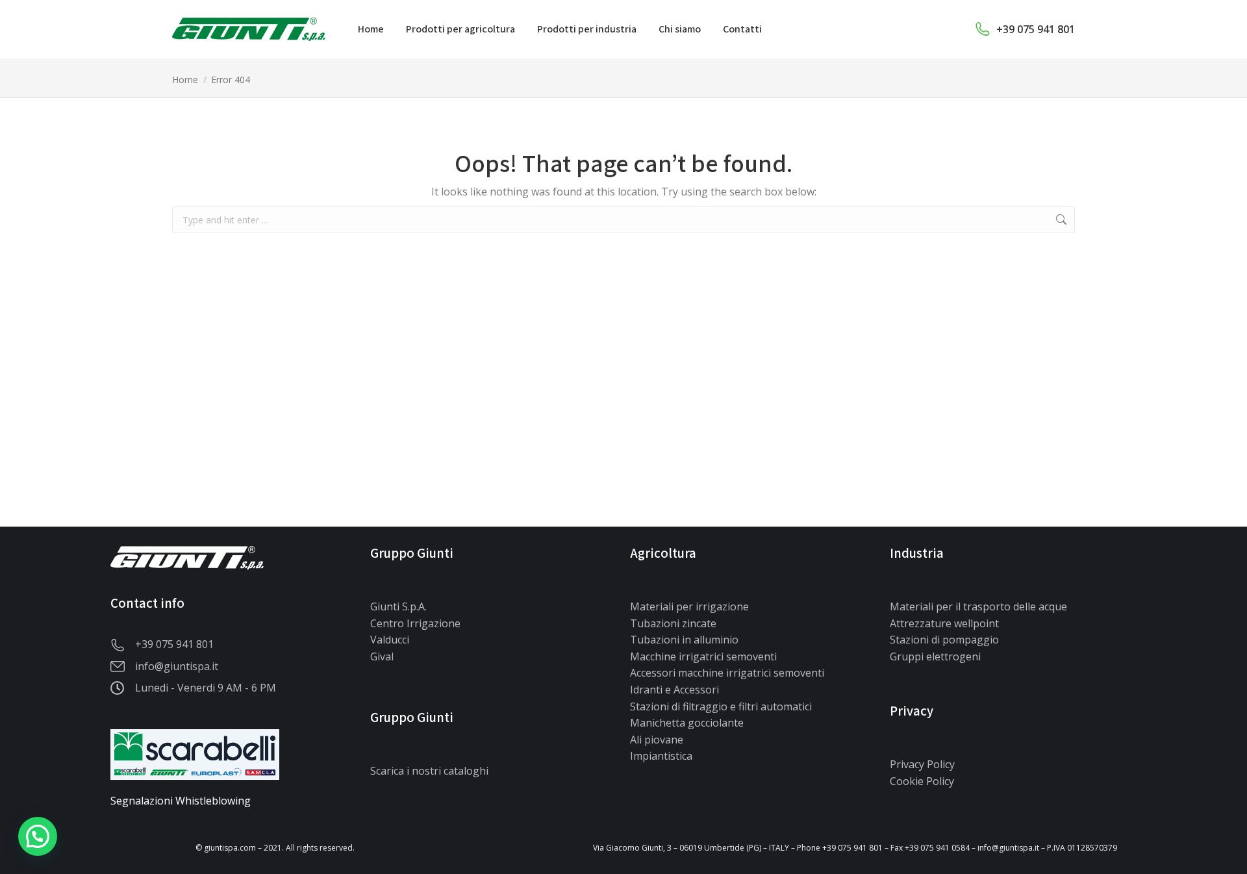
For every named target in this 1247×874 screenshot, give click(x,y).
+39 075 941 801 (1035, 29)
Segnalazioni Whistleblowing (180, 800)
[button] (37, 836)
